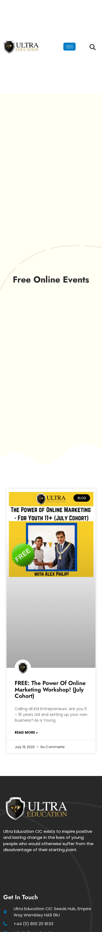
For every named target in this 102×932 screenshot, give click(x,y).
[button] (91, 46)
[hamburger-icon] (69, 47)
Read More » (26, 732)
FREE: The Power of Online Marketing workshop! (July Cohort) (50, 689)
